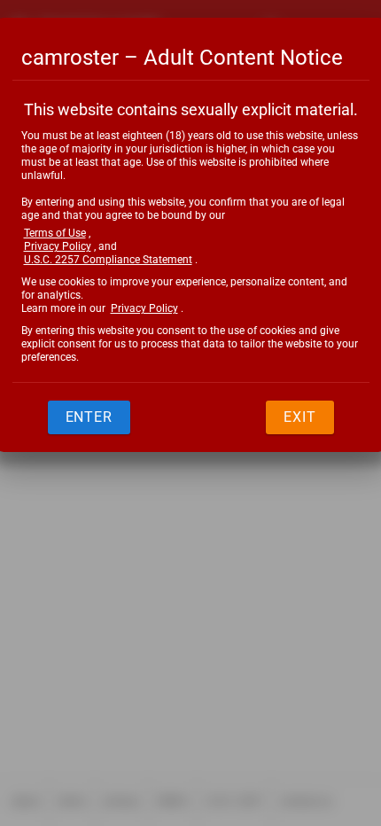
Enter (89, 417)
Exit (300, 417)
